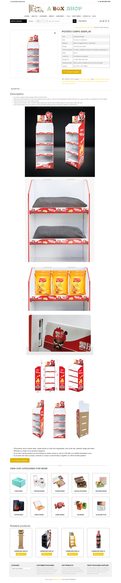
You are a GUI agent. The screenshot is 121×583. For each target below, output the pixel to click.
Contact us (86, 16)
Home (27, 16)
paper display (100, 81)
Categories (43, 16)
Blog (94, 16)
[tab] (16, 88)
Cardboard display (99, 79)
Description (15, 89)
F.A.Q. (68, 16)
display (107, 79)
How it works (76, 16)
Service (51, 16)
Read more (22, 554)
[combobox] (22, 568)
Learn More (60, 16)
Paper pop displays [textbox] (22, 568)
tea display (73, 83)
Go (75, 21)
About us (34, 16)
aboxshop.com (57, 579)
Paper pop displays (86, 27)
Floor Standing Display (68, 81)
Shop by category (16, 21)
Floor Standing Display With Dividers (85, 81)
